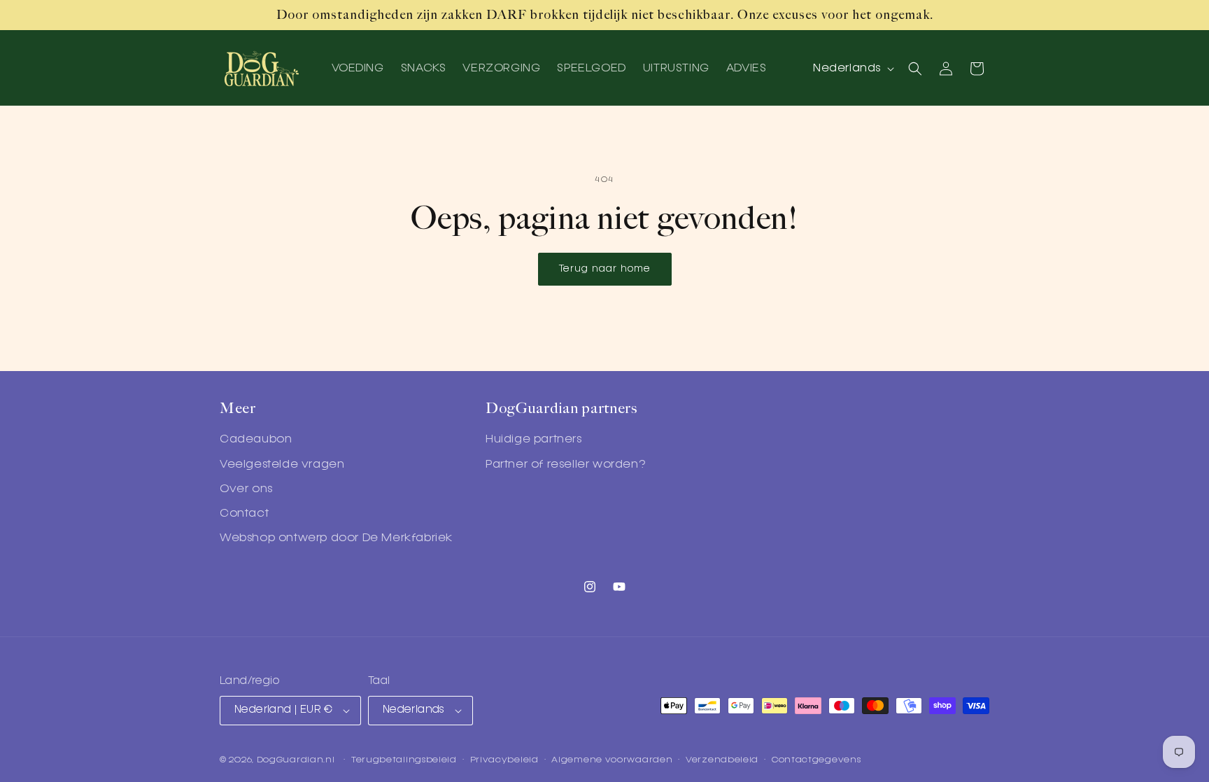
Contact (244, 514)
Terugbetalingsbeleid (404, 760)
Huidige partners (534, 440)
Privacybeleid (504, 760)
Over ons (246, 489)
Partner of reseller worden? (565, 465)
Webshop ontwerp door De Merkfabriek (336, 538)
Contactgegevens (816, 760)
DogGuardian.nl (296, 760)
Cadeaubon (256, 440)
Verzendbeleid (722, 760)
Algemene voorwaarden (611, 760)
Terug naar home (605, 269)
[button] (915, 68)
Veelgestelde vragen (282, 465)
